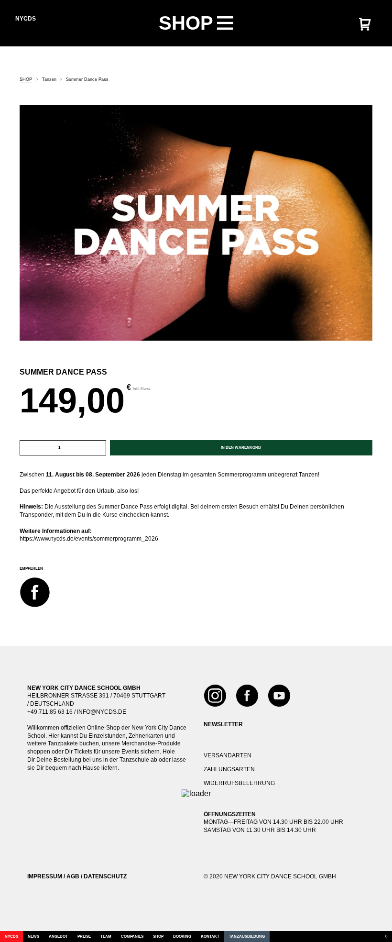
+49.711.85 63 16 (50, 712)
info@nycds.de (101, 712)
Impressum (44, 876)
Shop (26, 79)
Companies (132, 936)
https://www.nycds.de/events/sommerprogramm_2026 (89, 538)
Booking (182, 936)
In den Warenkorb (241, 447)
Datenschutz (105, 876)
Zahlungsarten (229, 769)
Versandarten (227, 755)
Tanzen (49, 79)
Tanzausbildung (247, 936)
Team (105, 936)
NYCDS (11, 936)
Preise (84, 936)
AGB (72, 876)
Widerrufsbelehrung (239, 783)
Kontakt (210, 936)
